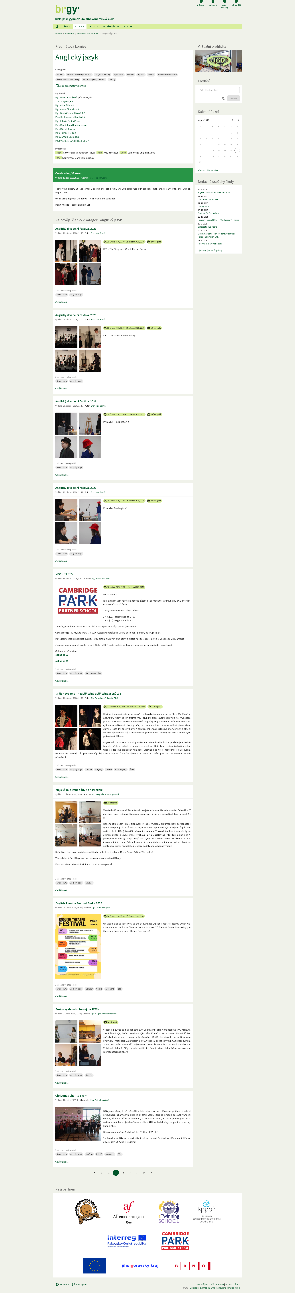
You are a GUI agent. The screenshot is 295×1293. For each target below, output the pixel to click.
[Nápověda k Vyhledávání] (223, 98)
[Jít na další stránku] (151, 1173)
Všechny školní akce (208, 169)
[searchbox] (222, 90)
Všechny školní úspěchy (210, 250)
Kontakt (129, 26)
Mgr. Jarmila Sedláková (67, 136)
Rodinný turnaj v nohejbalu (210, 243)
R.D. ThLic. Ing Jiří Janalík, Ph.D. (104, 698)
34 (144, 1172)
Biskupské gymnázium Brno (202, 1287)
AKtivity (93, 26)
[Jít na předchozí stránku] (95, 1173)
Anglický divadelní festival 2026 (75, 228)
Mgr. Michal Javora (65, 128)
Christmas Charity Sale (208, 199)
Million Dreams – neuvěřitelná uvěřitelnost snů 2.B (88, 693)
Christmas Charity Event (71, 1095)
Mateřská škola (111, 26)
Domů (58, 33)
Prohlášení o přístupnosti (210, 1284)
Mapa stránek (232, 1284)
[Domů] (57, 26)
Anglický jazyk (76, 56)
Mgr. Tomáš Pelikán (65, 132)
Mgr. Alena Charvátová (67, 109)
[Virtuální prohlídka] (218, 61)
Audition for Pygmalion (208, 213)
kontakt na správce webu (228, 1287)
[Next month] (238, 120)
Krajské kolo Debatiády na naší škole (79, 790)
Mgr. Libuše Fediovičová (67, 121)
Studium (79, 26)
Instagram (81, 1284)
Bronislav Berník (98, 233)
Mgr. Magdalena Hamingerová (71, 124)
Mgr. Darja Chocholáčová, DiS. (70, 113)
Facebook (64, 1284)
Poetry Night (203, 206)
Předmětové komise (87, 33)
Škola (67, 26)
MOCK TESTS (64, 574)
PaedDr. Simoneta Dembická (70, 117)
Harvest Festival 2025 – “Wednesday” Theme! (219, 219)
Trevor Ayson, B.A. (64, 101)
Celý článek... (62, 302)
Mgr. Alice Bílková (64, 105)
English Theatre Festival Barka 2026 (78, 903)
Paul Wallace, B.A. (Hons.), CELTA (72, 140)
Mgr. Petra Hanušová (66, 97)
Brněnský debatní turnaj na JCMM (77, 1009)
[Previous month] (232, 120)
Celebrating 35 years (207, 226)
